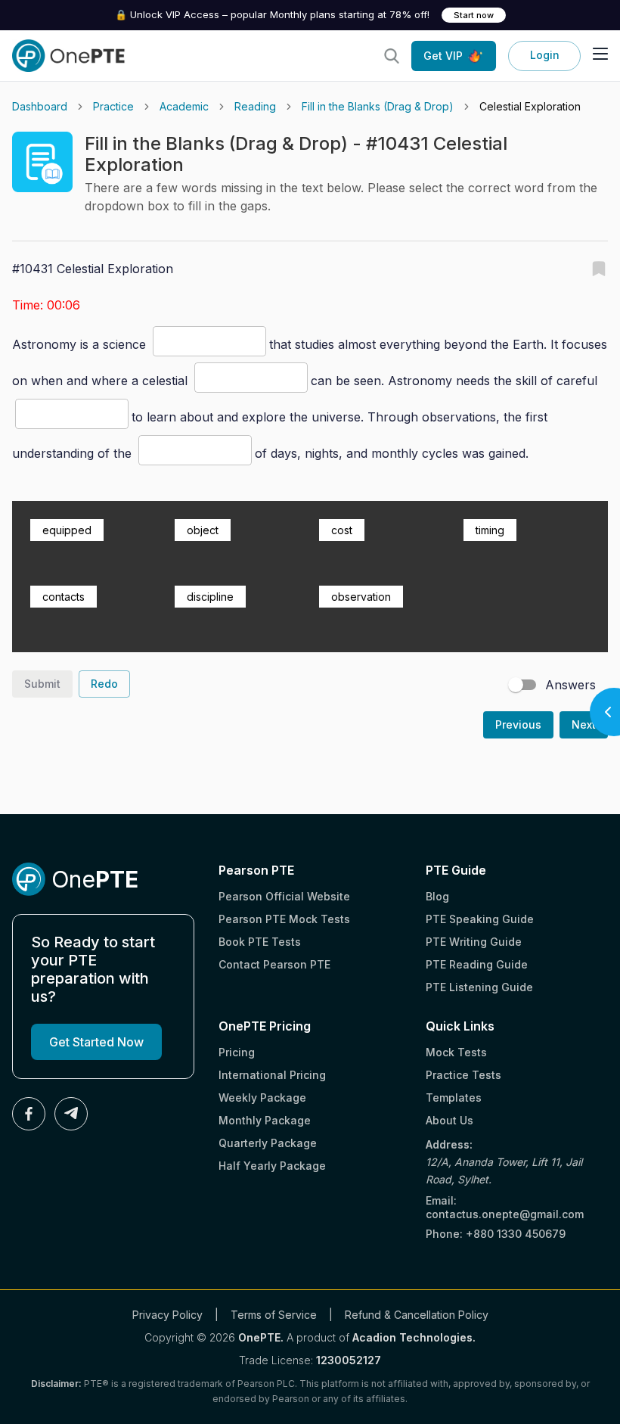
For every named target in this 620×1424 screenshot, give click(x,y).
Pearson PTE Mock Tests (284, 919)
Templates (454, 1097)
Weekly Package (262, 1097)
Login (545, 54)
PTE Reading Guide (477, 964)
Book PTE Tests (260, 941)
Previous (518, 724)
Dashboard (39, 106)
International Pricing (272, 1074)
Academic (184, 106)
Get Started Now (96, 1041)
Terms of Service (274, 1314)
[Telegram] (71, 1113)
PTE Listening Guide (479, 987)
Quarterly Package (268, 1142)
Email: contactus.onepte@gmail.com (505, 1207)
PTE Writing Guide (474, 941)
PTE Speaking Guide (480, 919)
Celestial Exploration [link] (530, 106)
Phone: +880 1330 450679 (496, 1233)
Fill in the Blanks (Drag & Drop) (378, 106)
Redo (104, 683)
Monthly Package (265, 1120)
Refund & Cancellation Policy (416, 1314)
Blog (437, 896)
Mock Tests (456, 1052)
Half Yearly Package (272, 1165)
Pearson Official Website (284, 896)
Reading (255, 106)
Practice (113, 106)
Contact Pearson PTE (274, 964)
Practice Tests (463, 1074)
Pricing (237, 1052)
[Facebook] (28, 1113)
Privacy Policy (167, 1314)
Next (584, 724)
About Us (449, 1120)
